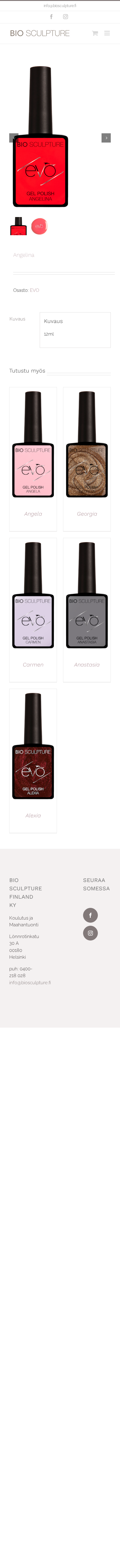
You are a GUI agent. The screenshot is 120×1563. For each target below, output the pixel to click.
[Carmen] (33, 541)
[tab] (22, 319)
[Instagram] (90, 933)
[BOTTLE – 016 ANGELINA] (60, 138)
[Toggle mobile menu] (107, 33)
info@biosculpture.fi (60, 6)
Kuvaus (17, 319)
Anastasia (87, 664)
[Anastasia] (86, 541)
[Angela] (33, 390)
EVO (34, 290)
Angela (33, 513)
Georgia (87, 513)
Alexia (33, 815)
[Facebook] (90, 915)
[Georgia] (86, 390)
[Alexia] (33, 692)
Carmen (33, 664)
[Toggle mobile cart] (95, 33)
